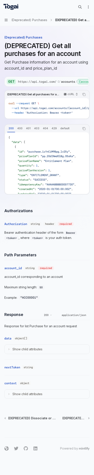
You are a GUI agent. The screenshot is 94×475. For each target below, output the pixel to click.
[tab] (11, 128)
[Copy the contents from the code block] (84, 94)
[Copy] (84, 81)
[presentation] (53, 81)
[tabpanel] (47, 163)
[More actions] (88, 7)
